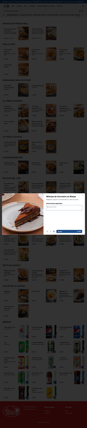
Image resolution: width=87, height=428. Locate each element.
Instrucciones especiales (54, 203)
